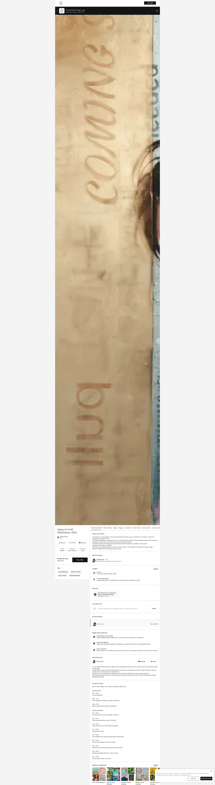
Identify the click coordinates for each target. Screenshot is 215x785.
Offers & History (107, 528)
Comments (128, 528)
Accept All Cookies (206, 778)
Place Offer (79, 560)
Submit (154, 608)
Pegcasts (121, 528)
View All (155, 765)
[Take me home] (60, 3)
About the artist (146, 528)
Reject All (193, 778)
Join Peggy (150, 3)
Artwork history (136, 528)
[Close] (211, 771)
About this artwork (96, 528)
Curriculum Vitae (156, 528)
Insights (115, 528)
